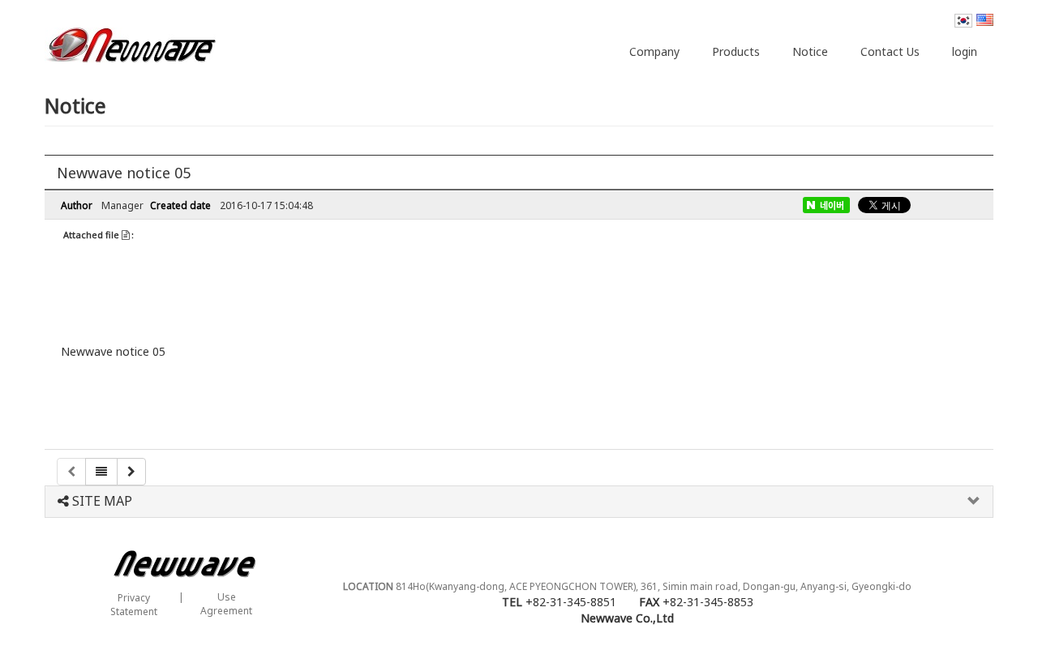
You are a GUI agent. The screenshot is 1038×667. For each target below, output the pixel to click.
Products (736, 51)
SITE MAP (100, 501)
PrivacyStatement (133, 604)
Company (654, 51)
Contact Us (890, 51)
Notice (810, 51)
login (964, 51)
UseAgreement (226, 604)
